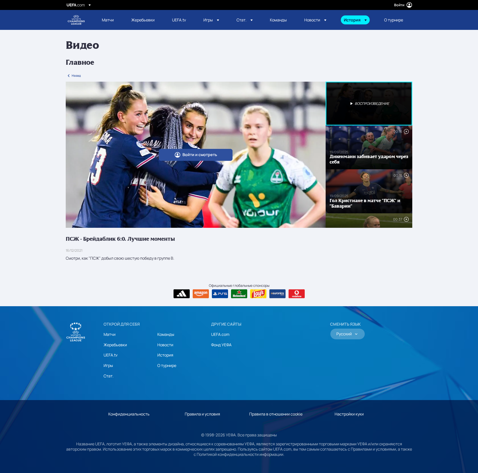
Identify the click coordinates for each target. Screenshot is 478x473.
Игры (108, 365)
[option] (369, 103)
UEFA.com (220, 334)
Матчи (110, 334)
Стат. (109, 376)
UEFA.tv (111, 355)
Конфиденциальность (129, 414)
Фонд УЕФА (221, 345)
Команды (165, 334)
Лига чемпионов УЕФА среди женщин (76, 20)
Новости (165, 345)
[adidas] (182, 293)
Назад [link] (76, 75)
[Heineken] (239, 293)
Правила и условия (202, 414)
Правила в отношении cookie (275, 414)
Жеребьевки (115, 345)
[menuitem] (110, 20)
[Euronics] (277, 293)
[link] (108, 20)
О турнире (166, 365)
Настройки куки (349, 414)
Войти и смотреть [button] (199, 154)
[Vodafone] (297, 293)
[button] (211, 20)
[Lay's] (258, 293)
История (165, 355)
